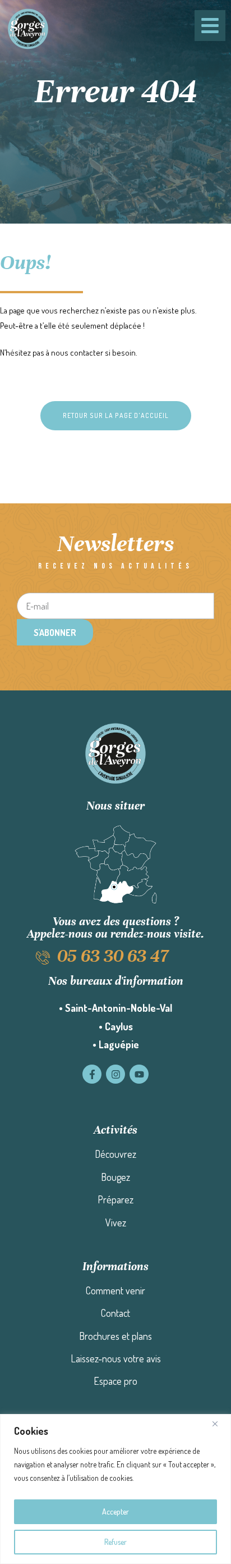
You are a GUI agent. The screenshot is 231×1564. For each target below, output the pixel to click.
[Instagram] (115, 1074)
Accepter (115, 1511)
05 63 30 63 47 (112, 956)
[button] (115, 415)
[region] (115, 1489)
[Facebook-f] (91, 1074)
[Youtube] (139, 1074)
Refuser (115, 1542)
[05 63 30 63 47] (43, 958)
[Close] (219, 1423)
